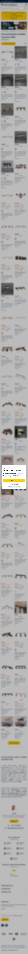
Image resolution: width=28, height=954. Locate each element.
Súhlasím (14, 481)
